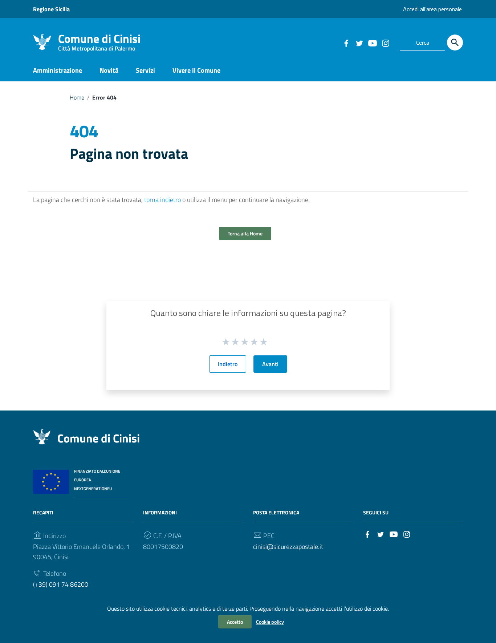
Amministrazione (57, 70)
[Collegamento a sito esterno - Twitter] (359, 42)
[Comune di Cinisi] (42, 41)
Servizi (145, 70)
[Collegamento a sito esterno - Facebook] (346, 42)
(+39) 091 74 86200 (60, 584)
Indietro (227, 364)
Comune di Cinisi (99, 40)
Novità (108, 70)
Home (77, 97)
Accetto (235, 622)
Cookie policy (270, 622)
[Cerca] (455, 42)
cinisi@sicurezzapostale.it (288, 546)
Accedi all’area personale (432, 9)
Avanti (270, 364)
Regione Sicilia (51, 9)
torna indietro (162, 200)
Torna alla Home (245, 233)
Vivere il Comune (196, 70)
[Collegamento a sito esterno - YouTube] (372, 42)
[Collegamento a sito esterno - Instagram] (385, 42)
